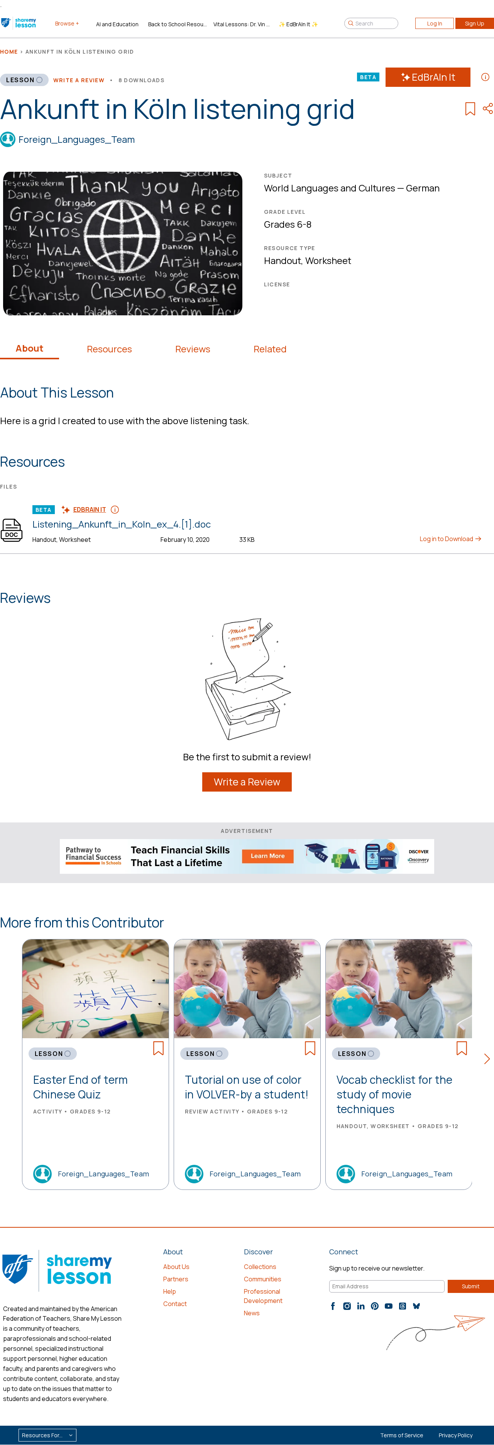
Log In (434, 23)
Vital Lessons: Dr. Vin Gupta (242, 24)
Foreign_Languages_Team (77, 139)
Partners (175, 1279)
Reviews (192, 349)
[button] (489, 1060)
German (423, 187)
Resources (109, 349)
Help (169, 1291)
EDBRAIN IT (89, 509)
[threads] (402, 1306)
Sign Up (474, 23)
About (29, 348)
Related (270, 349)
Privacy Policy (455, 1435)
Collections (260, 1266)
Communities (262, 1279)
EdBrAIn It (433, 77)
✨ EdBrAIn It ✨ (298, 24)
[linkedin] (361, 1306)
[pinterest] (375, 1306)
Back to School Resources (177, 24)
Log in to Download (447, 539)
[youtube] (388, 1306)
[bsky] (416, 1306)
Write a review (79, 80)
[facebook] (333, 1306)
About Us (176, 1266)
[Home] (19, 23)
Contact (175, 1303)
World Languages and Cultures (329, 187)
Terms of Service (401, 1435)
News (252, 1313)
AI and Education (117, 24)
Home (9, 51)
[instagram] (347, 1306)
